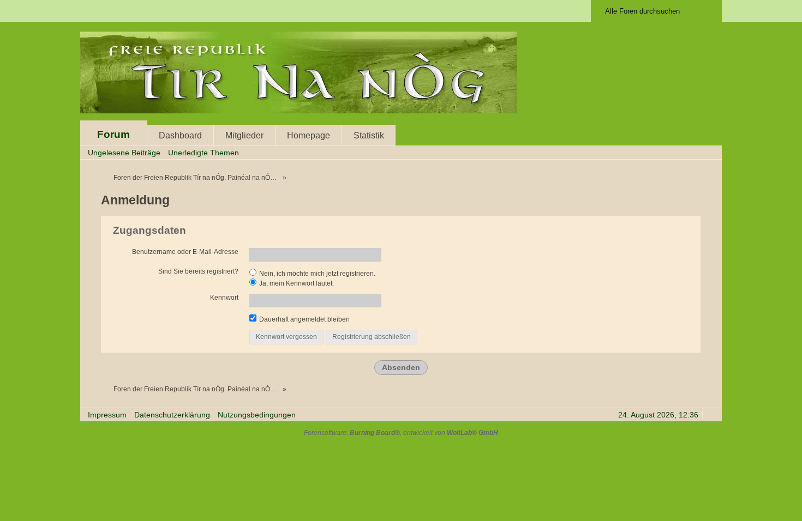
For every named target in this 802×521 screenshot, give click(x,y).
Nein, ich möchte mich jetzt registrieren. (316, 273)
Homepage (308, 135)
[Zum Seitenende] (710, 152)
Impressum (107, 415)
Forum (113, 134)
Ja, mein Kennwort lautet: (296, 283)
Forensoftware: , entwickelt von (401, 432)
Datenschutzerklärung (172, 415)
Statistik (369, 135)
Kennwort (224, 297)
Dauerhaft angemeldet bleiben (304, 319)
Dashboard (180, 135)
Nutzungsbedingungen (257, 415)
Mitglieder (244, 135)
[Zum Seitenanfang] (710, 414)
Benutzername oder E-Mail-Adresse (185, 252)
